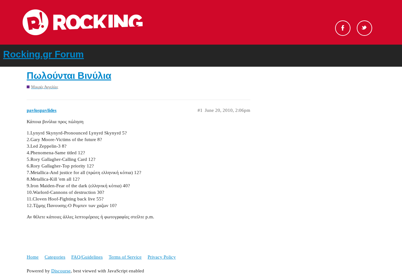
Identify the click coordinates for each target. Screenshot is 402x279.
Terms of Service (125, 257)
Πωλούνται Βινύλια (69, 75)
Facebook (342, 28)
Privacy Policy (162, 257)
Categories (55, 257)
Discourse (61, 270)
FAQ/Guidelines (87, 257)
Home (33, 257)
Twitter (364, 28)
